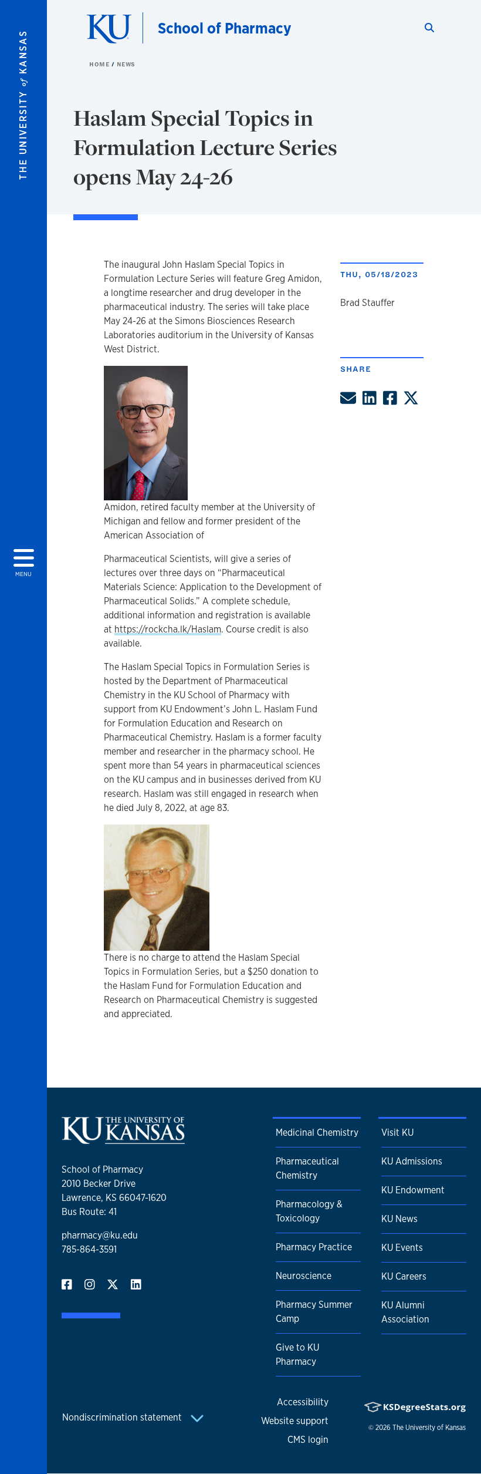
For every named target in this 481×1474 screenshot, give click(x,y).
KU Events (402, 1247)
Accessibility (302, 1402)
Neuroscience (303, 1276)
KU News (399, 1219)
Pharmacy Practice (314, 1247)
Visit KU (397, 1132)
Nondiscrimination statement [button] (123, 1417)
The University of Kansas (429, 1427)
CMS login (307, 1439)
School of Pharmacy (225, 28)
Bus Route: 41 (89, 1212)
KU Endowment (413, 1190)
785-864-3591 (89, 1249)
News (126, 64)
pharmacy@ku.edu (100, 1235)
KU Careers (403, 1276)
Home (100, 64)
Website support (294, 1421)
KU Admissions (411, 1161)
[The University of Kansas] (123, 1139)
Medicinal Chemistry (317, 1132)
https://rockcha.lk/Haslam (167, 629)
